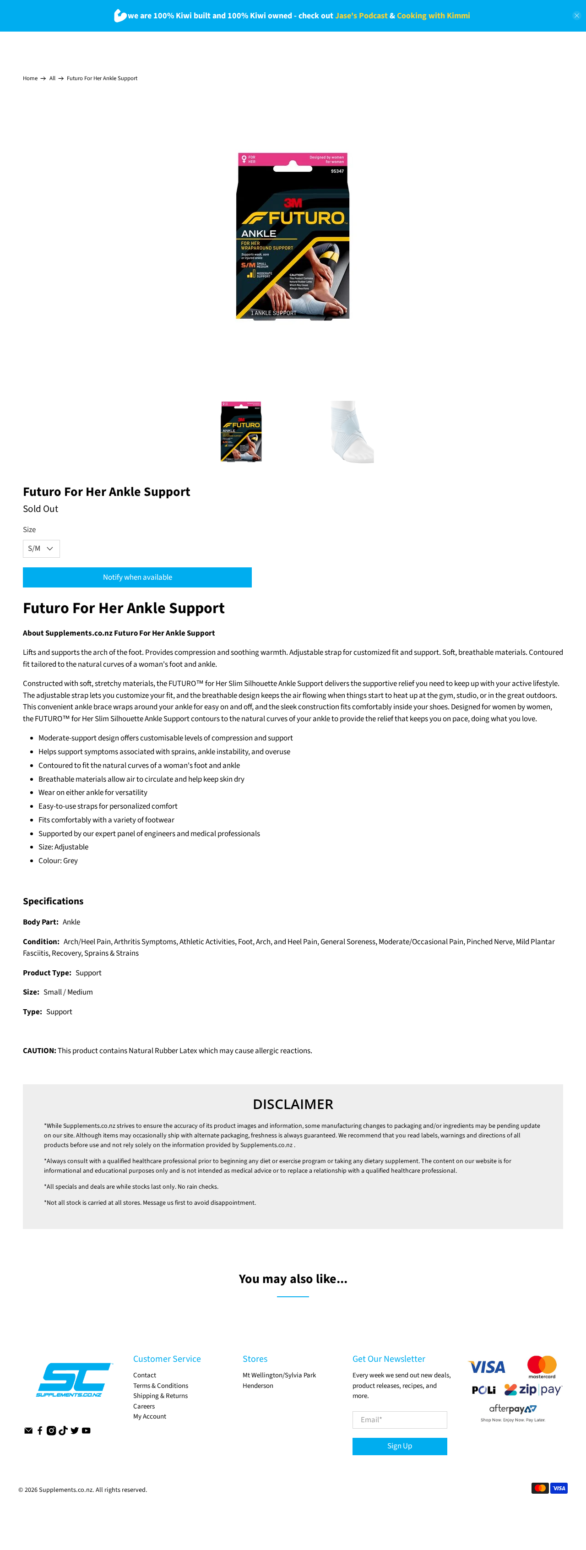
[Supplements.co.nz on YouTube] (86, 1433)
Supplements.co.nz (89, 1126)
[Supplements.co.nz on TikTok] (63, 1433)
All (52, 79)
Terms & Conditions (160, 1386)
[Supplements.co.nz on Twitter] (74, 1433)
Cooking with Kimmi (433, 16)
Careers (144, 1406)
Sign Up (399, 1446)
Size (29, 529)
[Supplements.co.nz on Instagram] (51, 1433)
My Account (149, 1416)
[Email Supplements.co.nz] (28, 1433)
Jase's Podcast (361, 16)
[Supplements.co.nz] (74, 1384)
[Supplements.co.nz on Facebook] (39, 1433)
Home (30, 79)
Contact (144, 1375)
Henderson (258, 1386)
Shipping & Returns (160, 1396)
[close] (576, 15)
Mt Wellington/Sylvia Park (279, 1375)
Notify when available (137, 577)
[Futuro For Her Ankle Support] (293, 235)
